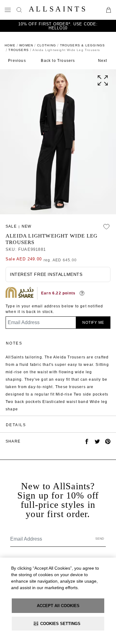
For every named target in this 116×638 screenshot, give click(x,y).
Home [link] (10, 45)
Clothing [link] (46, 45)
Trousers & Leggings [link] (82, 45)
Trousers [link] (18, 50)
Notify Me (93, 322)
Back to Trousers (58, 60)
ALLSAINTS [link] (58, 9)
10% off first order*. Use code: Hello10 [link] (57, 26)
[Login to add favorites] (106, 227)
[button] (58, 624)
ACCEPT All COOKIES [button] (58, 605)
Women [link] (26, 45)
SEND (99, 538)
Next (102, 60)
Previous (17, 60)
